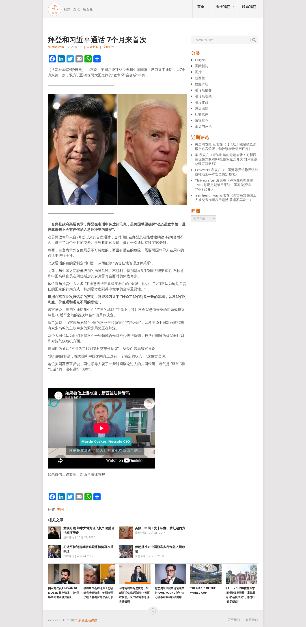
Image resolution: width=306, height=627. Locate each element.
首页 (200, 6)
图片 (198, 72)
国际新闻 (92, 47)
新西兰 (200, 78)
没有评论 (108, 47)
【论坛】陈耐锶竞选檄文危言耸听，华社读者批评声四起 (225, 146)
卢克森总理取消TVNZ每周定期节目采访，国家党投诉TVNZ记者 (224, 184)
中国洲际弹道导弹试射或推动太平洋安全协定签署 (226, 171)
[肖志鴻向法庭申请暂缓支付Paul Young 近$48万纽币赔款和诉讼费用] (170, 574)
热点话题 (201, 108)
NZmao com (56, 47)
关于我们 (223, 6)
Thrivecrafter (205, 180)
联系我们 (249, 6)
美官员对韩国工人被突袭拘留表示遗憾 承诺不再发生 (225, 197)
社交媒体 (201, 114)
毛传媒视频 (203, 96)
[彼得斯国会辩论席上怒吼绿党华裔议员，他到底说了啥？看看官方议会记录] (99, 574)
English (200, 60)
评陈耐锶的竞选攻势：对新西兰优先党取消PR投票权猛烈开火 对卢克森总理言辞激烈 (226, 159)
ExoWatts (202, 169)
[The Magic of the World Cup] (206, 574)
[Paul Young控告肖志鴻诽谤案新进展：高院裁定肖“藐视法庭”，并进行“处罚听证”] (241, 574)
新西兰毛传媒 (87, 620)
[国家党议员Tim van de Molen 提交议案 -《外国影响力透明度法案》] (64, 574)
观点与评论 (203, 126)
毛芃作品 (201, 102)
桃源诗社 (201, 84)
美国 (60, 509)
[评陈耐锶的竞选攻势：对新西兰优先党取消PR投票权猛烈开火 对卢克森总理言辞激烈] (135, 574)
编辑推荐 (201, 120)
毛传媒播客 (203, 90)
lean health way (207, 195)
